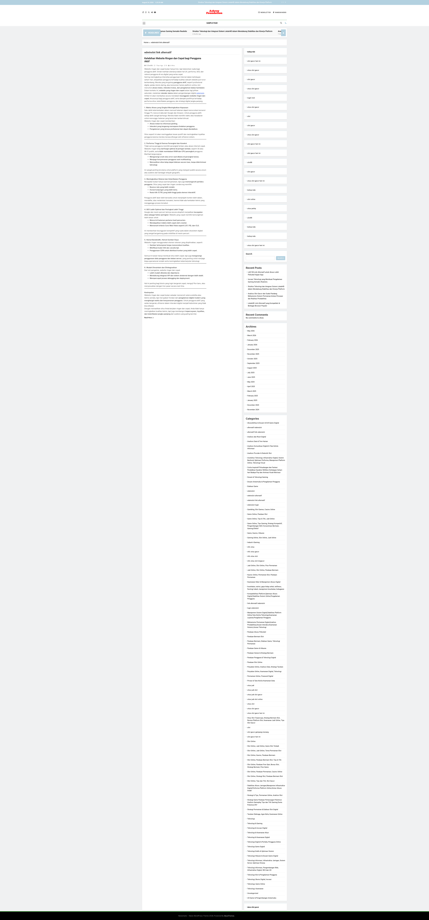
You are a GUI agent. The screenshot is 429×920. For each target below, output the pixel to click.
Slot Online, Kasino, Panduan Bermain (261, 755)
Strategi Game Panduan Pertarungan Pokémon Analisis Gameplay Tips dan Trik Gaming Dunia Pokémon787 (264, 802)
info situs (250, 547)
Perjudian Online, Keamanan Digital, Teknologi (264, 671)
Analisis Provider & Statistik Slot (259, 453)
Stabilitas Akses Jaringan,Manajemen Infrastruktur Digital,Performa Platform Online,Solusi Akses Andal (266, 788)
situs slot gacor (253, 70)
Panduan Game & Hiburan (256, 648)
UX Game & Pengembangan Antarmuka (261, 898)
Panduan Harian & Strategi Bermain (260, 653)
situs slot (250, 704)
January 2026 (252, 345)
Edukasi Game (252, 486)
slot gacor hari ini (253, 61)
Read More (148, 317)
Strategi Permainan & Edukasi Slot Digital (262, 809)
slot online (251, 199)
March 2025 (251, 391)
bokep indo (251, 190)
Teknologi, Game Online (256, 884)
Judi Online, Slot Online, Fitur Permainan (262, 566)
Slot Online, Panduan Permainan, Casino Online (264, 772)
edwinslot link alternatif (256, 500)
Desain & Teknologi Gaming (257, 477)
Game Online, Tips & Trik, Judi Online (261, 519)
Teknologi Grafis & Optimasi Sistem (260, 851)
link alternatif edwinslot (256, 603)
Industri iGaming (253, 542)
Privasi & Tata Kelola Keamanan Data (261, 681)
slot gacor (251, 79)
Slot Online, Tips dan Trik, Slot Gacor (261, 781)
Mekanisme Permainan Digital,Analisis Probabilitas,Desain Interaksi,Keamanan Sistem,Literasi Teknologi (262, 624)
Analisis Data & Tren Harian (257, 441)
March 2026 (251, 335)
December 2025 (253, 349)
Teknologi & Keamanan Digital (258, 837)
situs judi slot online (255, 699)
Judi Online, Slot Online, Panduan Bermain (262, 570)
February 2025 (252, 396)
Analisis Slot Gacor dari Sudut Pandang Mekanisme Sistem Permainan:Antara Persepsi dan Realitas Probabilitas (230, 2)
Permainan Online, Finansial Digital (260, 676)
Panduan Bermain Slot (255, 637)
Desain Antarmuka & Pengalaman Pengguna (263, 482)
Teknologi (251, 819)
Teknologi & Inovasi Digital (257, 828)
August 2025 (252, 368)
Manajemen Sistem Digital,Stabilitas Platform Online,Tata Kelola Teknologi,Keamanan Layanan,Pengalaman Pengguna (264, 615)
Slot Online (251, 741)
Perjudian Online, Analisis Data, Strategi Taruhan (265, 667)
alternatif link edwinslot (256, 432)
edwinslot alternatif (254, 496)
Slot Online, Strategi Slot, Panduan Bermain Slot (265, 776)
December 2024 (253, 405)
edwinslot (200, 93)
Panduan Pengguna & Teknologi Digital (261, 658)
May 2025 (250, 382)
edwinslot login (253, 505)
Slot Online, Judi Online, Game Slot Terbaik (263, 746)
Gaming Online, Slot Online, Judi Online (261, 538)
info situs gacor (253, 552)
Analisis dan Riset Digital (256, 437)
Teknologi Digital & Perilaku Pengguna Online (264, 842)
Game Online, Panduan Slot (257, 514)
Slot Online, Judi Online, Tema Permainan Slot (264, 751)
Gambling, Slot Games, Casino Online (261, 509)
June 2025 (251, 377)
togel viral (251, 98)
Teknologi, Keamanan (255, 889)
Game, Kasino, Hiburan (255, 533)
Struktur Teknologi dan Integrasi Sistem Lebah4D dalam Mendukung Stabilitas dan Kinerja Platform (179, 31)
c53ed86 (149, 65)
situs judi (250, 685)
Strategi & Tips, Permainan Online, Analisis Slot (264, 795)
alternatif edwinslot (254, 427)
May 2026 (250, 331)
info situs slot (252, 556)
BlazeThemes (229, 916)
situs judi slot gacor (254, 695)
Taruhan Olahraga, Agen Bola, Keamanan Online (264, 814)
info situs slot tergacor (255, 561)
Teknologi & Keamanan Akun (258, 833)
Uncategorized (252, 893)
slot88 (249, 162)
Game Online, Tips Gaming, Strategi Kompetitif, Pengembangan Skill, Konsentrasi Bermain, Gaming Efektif (264, 526)
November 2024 (253, 410)
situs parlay (251, 208)
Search (249, 254)
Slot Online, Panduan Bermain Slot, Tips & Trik (264, 760)
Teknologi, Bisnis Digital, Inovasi (259, 879)
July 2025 (250, 373)
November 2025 (253, 354)
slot (248, 116)
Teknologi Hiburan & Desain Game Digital (262, 856)
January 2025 (252, 400)
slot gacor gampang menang (258, 732)
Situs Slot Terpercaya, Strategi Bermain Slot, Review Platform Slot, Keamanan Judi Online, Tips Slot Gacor (265, 720)
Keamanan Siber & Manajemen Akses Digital (263, 582)
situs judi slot (252, 690)
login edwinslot (253, 608)
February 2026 (252, 340)
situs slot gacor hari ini (256, 181)
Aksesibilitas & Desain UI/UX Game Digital (263, 423)
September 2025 (253, 363)
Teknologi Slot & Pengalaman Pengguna (262, 875)
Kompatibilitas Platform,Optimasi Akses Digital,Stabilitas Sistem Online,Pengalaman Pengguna (263, 596)
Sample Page (212, 23)
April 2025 (251, 386)
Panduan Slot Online (254, 662)
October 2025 (252, 359)
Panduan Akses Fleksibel (256, 632)
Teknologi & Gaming (254, 823)
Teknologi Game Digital (256, 847)
